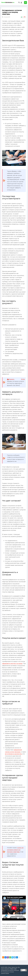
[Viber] (8, 957)
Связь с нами (13, 969)
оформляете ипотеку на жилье (12, 663)
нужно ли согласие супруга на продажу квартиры (15, 850)
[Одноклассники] (3, 957)
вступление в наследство (13, 754)
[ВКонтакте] (5, 957)
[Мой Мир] (17, 957)
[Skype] (12, 957)
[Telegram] (15, 957)
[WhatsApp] (10, 957)
